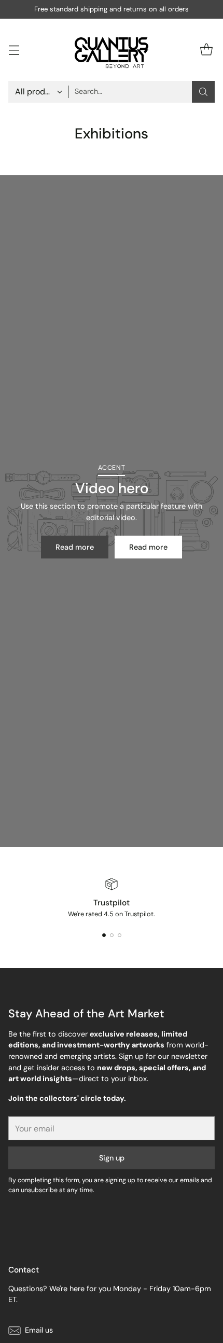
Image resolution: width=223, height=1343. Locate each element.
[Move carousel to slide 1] (104, 935)
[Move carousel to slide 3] (119, 935)
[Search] (203, 92)
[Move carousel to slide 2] (112, 935)
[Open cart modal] (206, 49)
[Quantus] (111, 50)
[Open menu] (13, 49)
